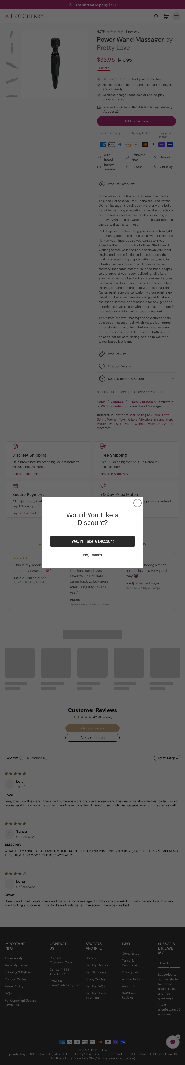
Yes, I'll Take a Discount (92, 541)
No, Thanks (92, 555)
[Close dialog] (137, 503)
